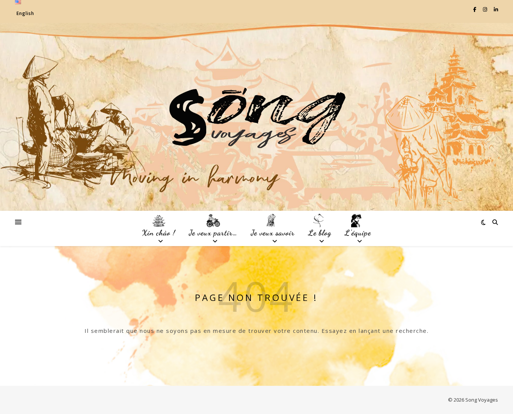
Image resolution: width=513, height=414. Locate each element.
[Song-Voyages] (256, 116)
